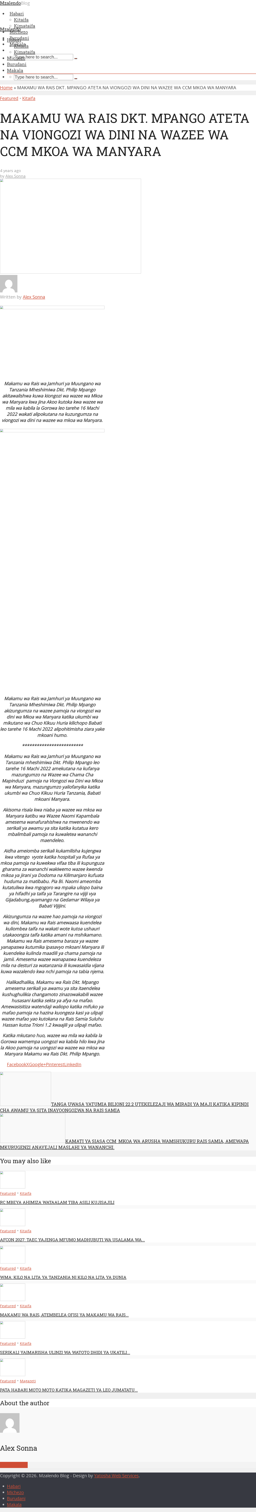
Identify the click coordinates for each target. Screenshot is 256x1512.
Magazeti (28, 1380)
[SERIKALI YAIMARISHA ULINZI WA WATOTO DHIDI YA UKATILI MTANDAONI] (12, 1337)
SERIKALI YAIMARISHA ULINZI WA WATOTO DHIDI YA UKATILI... (65, 1352)
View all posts (14, 1465)
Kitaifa (21, 46)
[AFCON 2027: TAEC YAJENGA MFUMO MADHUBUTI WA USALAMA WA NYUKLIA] (12, 1224)
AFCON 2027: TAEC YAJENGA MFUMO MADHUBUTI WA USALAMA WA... (72, 1239)
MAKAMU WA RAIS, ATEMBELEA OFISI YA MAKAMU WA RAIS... (64, 1315)
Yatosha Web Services (116, 1476)
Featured (9, 98)
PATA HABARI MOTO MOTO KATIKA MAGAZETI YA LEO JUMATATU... (69, 1390)
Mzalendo (10, 29)
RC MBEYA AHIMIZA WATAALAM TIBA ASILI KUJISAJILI (57, 1202)
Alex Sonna (15, 176)
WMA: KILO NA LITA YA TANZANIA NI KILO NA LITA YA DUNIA (63, 1277)
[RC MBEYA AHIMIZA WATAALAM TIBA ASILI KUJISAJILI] (12, 1187)
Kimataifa (24, 52)
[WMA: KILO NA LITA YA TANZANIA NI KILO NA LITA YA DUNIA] (12, 1262)
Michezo (16, 58)
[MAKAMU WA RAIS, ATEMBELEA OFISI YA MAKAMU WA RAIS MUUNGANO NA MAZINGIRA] (12, 1299)
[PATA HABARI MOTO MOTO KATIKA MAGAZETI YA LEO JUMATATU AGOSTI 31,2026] (12, 1374)
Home (6, 88)
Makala (15, 70)
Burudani (16, 64)
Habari (14, 40)
